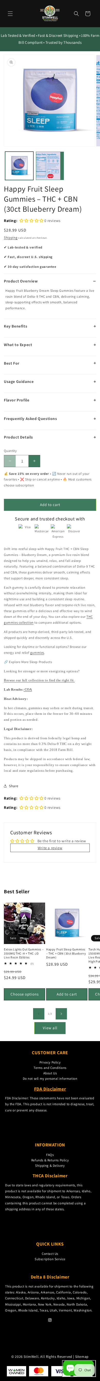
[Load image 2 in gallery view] (50, 166)
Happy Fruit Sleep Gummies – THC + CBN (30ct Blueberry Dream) (66, 953)
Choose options (25, 994)
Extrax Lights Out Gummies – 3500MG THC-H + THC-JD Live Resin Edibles (24, 953)
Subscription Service (50, 1259)
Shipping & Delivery (50, 1165)
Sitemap (82, 1356)
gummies (37, 652)
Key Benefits (15, 326)
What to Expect (18, 344)
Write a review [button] (50, 847)
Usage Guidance (19, 381)
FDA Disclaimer (50, 1089)
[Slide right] (61, 1013)
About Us (50, 1073)
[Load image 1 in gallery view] (19, 166)
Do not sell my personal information (50, 1078)
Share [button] (13, 786)
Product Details (18, 437)
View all (50, 1027)
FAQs (50, 1155)
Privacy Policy (50, 1062)
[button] (10, 13)
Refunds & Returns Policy (50, 1160)
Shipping (11, 237)
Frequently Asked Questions (30, 418)
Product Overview (21, 281)
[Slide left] (38, 1013)
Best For (11, 363)
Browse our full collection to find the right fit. (39, 680)
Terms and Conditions (50, 1068)
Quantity (10, 451)
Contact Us (50, 1253)
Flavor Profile (16, 399)
